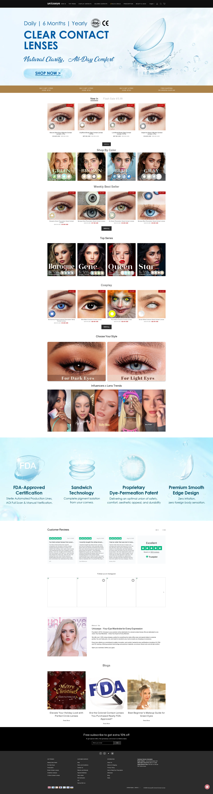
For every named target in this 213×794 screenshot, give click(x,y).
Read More (66, 720)
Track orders (80, 775)
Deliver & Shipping (112, 765)
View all (106, 228)
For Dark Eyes (51, 765)
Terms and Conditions (82, 765)
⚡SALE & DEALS (115, 3)
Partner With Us (81, 783)
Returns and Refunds (82, 770)
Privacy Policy (111, 767)
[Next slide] (164, 530)
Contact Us (80, 767)
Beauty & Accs (141, 3)
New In (63, 3)
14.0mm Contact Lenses (53, 775)
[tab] (104, 82)
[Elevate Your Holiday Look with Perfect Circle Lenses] (66, 690)
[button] (163, 592)
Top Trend (72, 3)
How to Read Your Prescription (115, 770)
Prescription (128, 3)
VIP (78, 780)
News (108, 777)
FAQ (78, 762)
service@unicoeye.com (152, 761)
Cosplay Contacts (85, 3)
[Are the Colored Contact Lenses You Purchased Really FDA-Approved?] (106, 690)
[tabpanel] (106, 47)
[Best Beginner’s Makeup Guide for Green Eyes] (146, 690)
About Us (109, 762)
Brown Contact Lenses (53, 770)
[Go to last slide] (157, 530)
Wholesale (110, 772)
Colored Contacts (100, 3)
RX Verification (81, 777)
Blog (108, 775)
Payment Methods (82, 772)
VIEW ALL (106, 144)
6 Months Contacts (52, 772)
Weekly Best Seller (52, 762)
